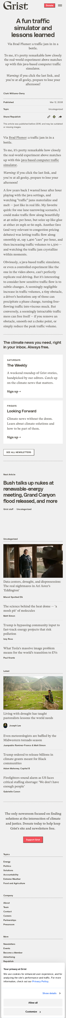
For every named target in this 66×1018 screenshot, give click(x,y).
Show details (49, 993)
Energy (6, 861)
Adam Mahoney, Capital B (16, 768)
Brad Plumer (22, 44)
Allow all (33, 1002)
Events (6, 948)
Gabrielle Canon (11, 791)
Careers (7, 915)
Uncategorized (56, 109)
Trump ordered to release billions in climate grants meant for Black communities (28, 759)
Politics (7, 866)
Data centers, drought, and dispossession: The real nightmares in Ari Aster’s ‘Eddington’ (32, 586)
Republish (8, 961)
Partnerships (9, 920)
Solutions (8, 870)
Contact (7, 911)
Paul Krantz (9, 657)
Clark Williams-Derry (14, 93)
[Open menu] (60, 5)
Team (6, 907)
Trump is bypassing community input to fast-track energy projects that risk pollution (31, 629)
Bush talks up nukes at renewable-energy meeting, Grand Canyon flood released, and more (30, 492)
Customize (31, 1011)
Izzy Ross (8, 639)
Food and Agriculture (14, 883)
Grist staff (8, 509)
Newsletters (9, 944)
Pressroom (8, 924)
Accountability (10, 874)
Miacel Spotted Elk (13, 597)
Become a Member (12, 952)
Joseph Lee (15, 725)
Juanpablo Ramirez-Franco (17, 745)
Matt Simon (9, 615)
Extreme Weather (12, 879)
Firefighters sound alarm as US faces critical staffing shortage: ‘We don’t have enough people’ (31, 782)
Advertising (9, 957)
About (6, 902)
